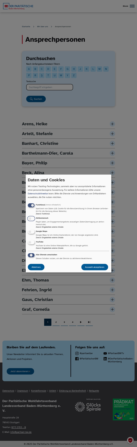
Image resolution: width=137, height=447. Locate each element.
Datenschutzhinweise (38, 193)
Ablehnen (36, 267)
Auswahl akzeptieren (94, 267)
